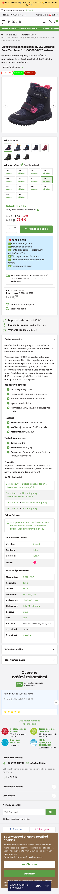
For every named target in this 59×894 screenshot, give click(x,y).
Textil (25, 583)
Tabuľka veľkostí (31, 165)
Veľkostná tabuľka (13, 649)
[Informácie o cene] (14, 220)
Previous (5, 105)
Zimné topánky (27, 35)
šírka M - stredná (31, 606)
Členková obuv (30, 600)
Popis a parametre (13, 339)
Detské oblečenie (28, 28)
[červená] (44, 148)
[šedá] (26, 157)
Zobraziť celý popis (10, 67)
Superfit (37, 544)
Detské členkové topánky (34, 483)
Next (53, 105)
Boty (25, 617)
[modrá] (17, 148)
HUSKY (36, 555)
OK (51, 812)
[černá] (17, 157)
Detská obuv (9, 28)
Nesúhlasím (29, 864)
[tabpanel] (29, 105)
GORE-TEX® (28, 577)
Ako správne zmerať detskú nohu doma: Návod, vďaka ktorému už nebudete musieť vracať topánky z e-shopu (30, 525)
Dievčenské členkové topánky (21, 487)
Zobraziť (29, 10)
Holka (35, 550)
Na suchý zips (29, 594)
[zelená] (8, 157)
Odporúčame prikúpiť (14, 660)
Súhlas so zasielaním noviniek (16, 819)
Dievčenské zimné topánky (19, 496)
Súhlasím (29, 873)
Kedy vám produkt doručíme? (21, 209)
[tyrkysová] (26, 148)
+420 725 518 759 (8, 15)
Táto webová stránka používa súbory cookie (23, 857)
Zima (25, 611)
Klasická (27, 635)
